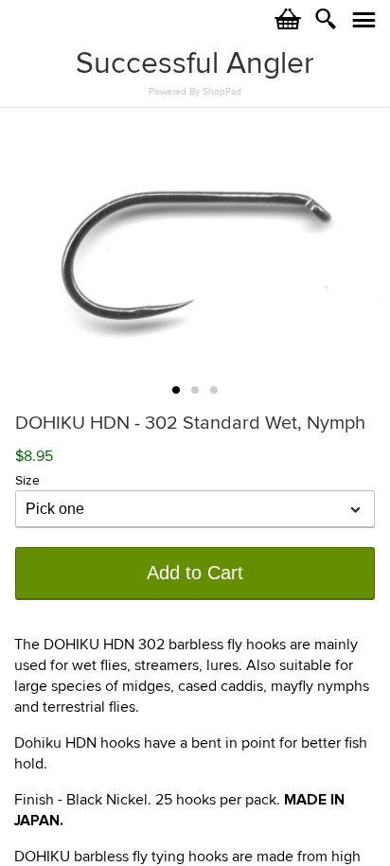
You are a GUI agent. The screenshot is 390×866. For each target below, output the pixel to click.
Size (27, 480)
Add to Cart (195, 572)
